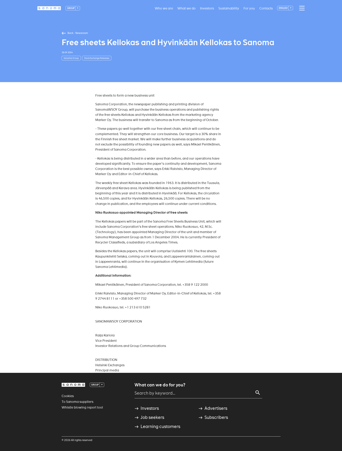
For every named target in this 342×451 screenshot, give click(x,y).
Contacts (266, 8)
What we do (186, 8)
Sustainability (228, 8)
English (283, 8)
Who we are (164, 8)
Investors (207, 8)
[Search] (257, 392)
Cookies (68, 396)
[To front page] (49, 8)
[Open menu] (301, 8)
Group (71, 8)
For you (249, 8)
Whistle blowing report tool (82, 407)
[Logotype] (73, 385)
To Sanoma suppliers (77, 402)
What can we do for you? (159, 385)
